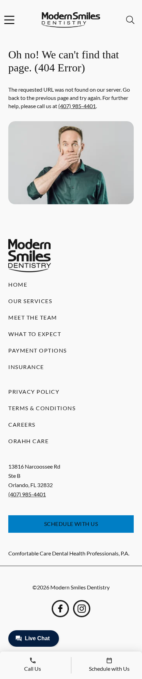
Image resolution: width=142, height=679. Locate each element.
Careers (22, 424)
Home (17, 284)
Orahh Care (28, 441)
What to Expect (34, 334)
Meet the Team (32, 317)
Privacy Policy (33, 391)
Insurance (26, 367)
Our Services (30, 301)
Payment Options (37, 350)
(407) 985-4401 (77, 106)
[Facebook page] (60, 608)
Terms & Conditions (41, 408)
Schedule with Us (71, 523)
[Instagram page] (81, 608)
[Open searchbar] (130, 19)
